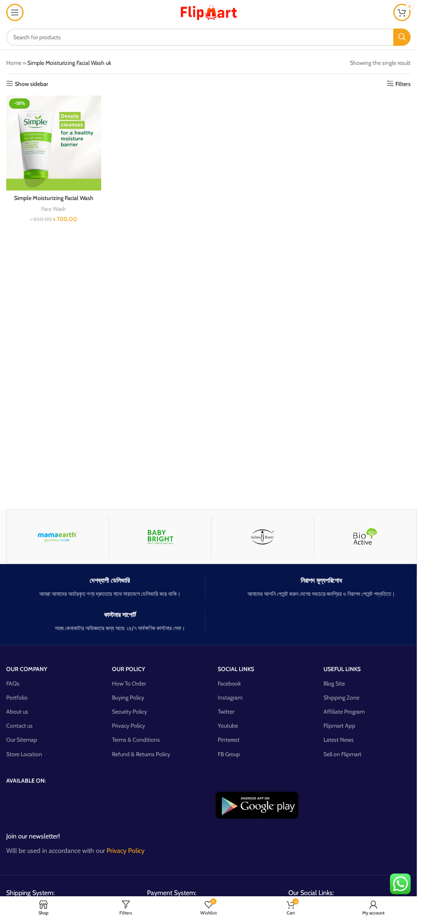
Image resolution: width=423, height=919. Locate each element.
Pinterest (229, 739)
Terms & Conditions (136, 739)
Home (13, 63)
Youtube (228, 725)
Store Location (24, 754)
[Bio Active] (365, 536)
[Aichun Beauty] (263, 536)
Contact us (19, 725)
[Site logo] (209, 11)
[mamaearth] (58, 536)
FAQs (12, 683)
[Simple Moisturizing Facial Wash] (53, 142)
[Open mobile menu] (15, 12)
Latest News (338, 739)
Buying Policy (128, 697)
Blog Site (334, 683)
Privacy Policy (128, 725)
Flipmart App (339, 725)
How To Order (129, 683)
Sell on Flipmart (342, 754)
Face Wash (53, 208)
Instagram (230, 697)
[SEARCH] (402, 37)
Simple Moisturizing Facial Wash (53, 198)
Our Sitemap (21, 739)
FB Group (229, 754)
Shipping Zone (341, 697)
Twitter (226, 711)
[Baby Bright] (160, 536)
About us (17, 711)
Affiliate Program (344, 711)
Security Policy (129, 711)
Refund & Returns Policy (141, 754)
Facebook (229, 683)
